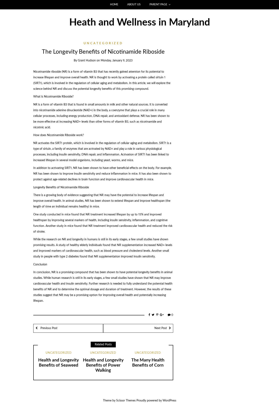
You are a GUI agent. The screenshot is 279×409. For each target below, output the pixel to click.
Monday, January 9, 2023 (117, 60)
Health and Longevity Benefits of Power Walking (103, 365)
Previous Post (48, 328)
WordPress (169, 400)
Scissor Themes (126, 400)
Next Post (160, 328)
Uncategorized (103, 43)
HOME (114, 4)
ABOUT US (134, 4)
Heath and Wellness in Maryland (139, 22)
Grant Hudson (87, 60)
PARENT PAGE (158, 4)
